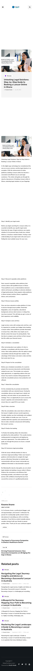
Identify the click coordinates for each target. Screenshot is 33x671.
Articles (5, 527)
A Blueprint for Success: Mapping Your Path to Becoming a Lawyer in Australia (16, 602)
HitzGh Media (12, 665)
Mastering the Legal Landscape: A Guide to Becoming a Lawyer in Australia (16, 627)
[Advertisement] (16, 28)
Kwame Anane (8, 89)
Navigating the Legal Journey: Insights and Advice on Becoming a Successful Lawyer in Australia (16, 577)
